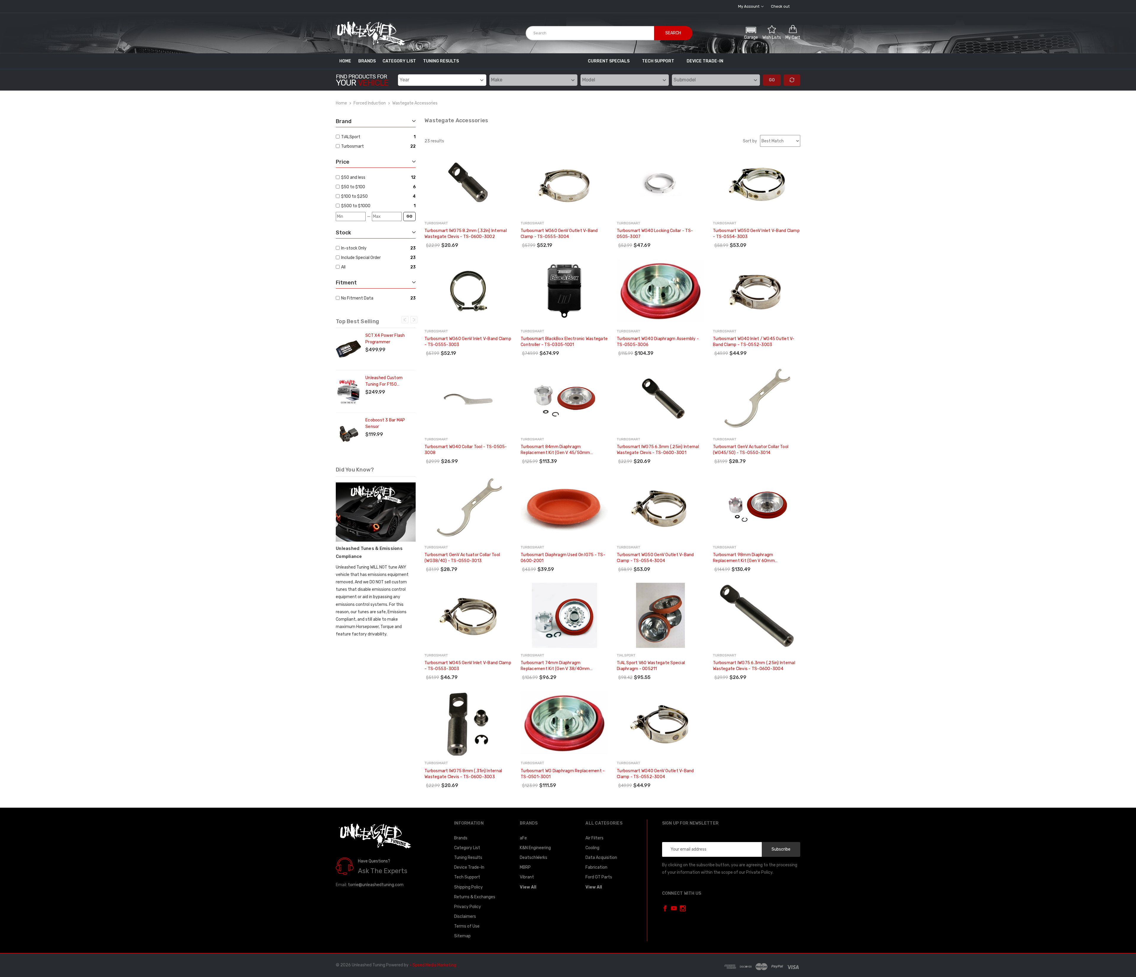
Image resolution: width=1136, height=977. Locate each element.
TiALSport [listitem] (350, 136)
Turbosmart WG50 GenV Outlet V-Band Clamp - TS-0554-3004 (655, 557)
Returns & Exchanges (474, 896)
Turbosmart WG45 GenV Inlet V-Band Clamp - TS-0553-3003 (468, 665)
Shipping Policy (468, 887)
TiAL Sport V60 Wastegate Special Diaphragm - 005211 (651, 665)
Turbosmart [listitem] (352, 146)
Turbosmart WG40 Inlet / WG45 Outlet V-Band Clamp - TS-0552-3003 (754, 341)
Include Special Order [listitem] (361, 257)
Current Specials (609, 61)
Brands (367, 61)
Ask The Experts (382, 871)
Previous (405, 319)
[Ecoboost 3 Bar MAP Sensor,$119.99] (348, 433)
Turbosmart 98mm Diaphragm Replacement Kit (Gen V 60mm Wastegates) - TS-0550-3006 (744, 558)
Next (413, 319)
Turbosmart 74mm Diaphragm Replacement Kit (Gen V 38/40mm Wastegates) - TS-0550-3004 (555, 666)
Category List (399, 61)
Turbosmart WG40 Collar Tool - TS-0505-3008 (466, 449)
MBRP (525, 867)
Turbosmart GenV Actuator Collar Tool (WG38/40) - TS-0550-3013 (462, 557)
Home (345, 61)
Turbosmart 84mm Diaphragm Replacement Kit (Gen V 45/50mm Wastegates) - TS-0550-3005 (555, 450)
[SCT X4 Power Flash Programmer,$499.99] (348, 349)
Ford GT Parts (598, 877)
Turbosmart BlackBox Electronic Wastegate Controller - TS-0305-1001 (564, 341)
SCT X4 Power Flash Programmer (385, 339)
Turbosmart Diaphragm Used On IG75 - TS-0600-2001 (563, 557)
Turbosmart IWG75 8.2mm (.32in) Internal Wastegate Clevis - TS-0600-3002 (466, 233)
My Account (749, 6)
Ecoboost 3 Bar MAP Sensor (385, 423)
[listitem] (375, 177)
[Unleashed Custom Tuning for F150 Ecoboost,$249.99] (348, 391)
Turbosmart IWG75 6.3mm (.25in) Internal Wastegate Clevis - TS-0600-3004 (754, 665)
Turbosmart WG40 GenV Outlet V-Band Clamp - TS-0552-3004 (655, 773)
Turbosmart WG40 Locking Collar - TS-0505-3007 (655, 233)
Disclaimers (465, 916)
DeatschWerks (533, 857)
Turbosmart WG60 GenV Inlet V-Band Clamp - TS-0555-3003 (468, 341)
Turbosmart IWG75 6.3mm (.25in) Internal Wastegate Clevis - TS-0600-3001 (658, 449)
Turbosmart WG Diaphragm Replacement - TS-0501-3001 (563, 773)
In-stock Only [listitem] (354, 248)
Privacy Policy (467, 906)
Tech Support (658, 61)
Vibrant (527, 877)
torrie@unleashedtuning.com (376, 884)
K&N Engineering (535, 847)
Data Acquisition (601, 857)
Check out (780, 6)
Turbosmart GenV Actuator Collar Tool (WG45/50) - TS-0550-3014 (750, 449)
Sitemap (462, 936)
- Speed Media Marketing (432, 965)
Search (673, 33)
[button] (751, 32)
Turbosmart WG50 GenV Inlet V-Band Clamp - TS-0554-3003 (756, 233)
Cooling (592, 847)
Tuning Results (441, 61)
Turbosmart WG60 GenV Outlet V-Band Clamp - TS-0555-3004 (559, 233)
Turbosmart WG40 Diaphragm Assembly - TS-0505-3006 (658, 341)
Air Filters (594, 838)
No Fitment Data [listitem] (357, 298)
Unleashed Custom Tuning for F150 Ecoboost (384, 381)
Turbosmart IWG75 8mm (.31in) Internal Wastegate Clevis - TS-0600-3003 (463, 773)
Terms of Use (467, 926)
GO (409, 216)
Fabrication (596, 867)
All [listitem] (343, 267)
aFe (523, 838)
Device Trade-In (705, 61)
